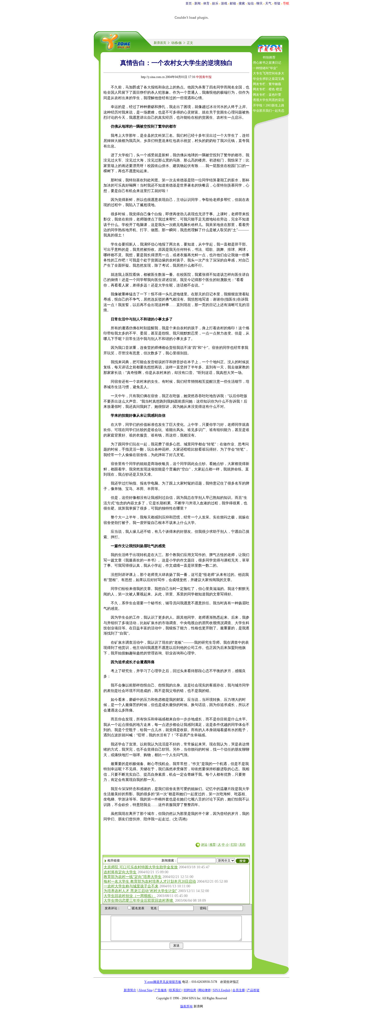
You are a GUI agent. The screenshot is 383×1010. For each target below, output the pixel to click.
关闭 (242, 844)
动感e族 (176, 43)
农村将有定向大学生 (120, 872)
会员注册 (238, 990)
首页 (189, 3)
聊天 (259, 3)
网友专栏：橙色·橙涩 (267, 89)
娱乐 (215, 3)
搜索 (242, 3)
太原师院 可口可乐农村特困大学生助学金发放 (141, 867)
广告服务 (161, 990)
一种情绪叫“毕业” (265, 68)
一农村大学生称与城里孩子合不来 (131, 886)
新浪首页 (160, 43)
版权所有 (186, 1006)
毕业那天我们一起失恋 (268, 110)
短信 (251, 3)
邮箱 (233, 3)
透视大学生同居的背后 (268, 100)
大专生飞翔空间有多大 (268, 73)
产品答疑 (253, 990)
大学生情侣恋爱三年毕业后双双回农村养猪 (139, 901)
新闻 (197, 3)
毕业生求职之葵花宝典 (268, 79)
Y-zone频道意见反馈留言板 (162, 982)
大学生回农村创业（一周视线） (130, 896)
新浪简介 (130, 990)
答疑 (277, 3)
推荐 (212, 844)
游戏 (224, 3)
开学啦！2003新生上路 (268, 105)
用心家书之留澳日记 (267, 62)
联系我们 (175, 990)
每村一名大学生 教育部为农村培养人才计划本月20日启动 (150, 881)
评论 (204, 844)
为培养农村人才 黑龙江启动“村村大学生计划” (140, 891)
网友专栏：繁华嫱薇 (267, 84)
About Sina (145, 990)
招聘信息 (190, 990)
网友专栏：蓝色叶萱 (267, 95)
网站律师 (204, 990)
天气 (268, 3)
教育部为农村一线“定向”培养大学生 (133, 877)
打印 (234, 844)
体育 (206, 3)
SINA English (221, 990)
